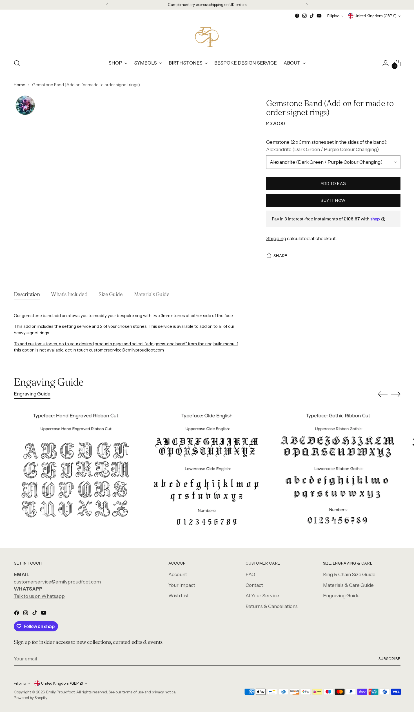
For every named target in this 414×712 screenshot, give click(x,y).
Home (19, 84)
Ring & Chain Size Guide (349, 574)
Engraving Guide (341, 595)
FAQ (250, 574)
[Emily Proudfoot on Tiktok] (311, 15)
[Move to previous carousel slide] (383, 394)
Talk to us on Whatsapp (39, 596)
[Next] (307, 5)
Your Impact (181, 585)
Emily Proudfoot (60, 692)
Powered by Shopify (30, 697)
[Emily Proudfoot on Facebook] (297, 15)
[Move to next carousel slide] (395, 394)
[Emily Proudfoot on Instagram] (304, 15)
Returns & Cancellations (272, 606)
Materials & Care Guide (348, 585)
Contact (254, 585)
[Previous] (107, 5)
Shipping (276, 238)
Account (177, 574)
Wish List (178, 595)
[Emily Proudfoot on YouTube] (319, 15)
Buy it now (333, 200)
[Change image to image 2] (25, 105)
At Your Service (262, 595)
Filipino (333, 16)
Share (280, 255)
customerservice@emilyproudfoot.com (57, 582)
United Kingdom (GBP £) (376, 16)
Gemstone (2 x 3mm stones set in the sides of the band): (326, 145)
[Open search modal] (17, 63)
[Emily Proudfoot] (207, 37)
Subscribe (389, 658)
